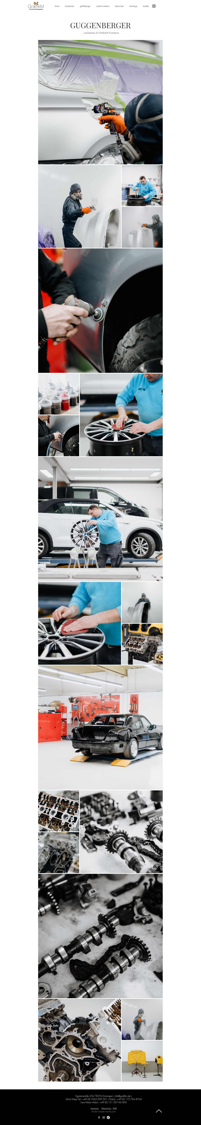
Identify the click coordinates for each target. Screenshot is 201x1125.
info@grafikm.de (122, 1096)
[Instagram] (154, 6)
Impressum (95, 1108)
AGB (115, 1108)
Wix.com (112, 1111)
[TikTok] (108, 1117)
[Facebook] (98, 1117)
